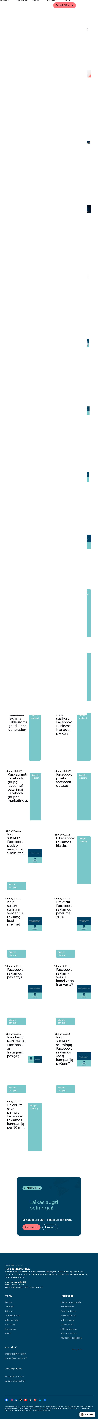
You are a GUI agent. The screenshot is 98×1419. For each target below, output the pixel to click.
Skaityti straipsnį (35, 716)
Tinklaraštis (10, 1324)
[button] (77, 1350)
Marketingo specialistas (71, 1338)
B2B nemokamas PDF (15, 1381)
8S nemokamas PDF (14, 1376)
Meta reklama (67, 1307)
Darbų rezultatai (12, 1316)
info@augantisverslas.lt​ (15, 1354)
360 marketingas (68, 1329)
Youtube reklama (69, 1333)
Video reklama (67, 1320)
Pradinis (8, 1302)
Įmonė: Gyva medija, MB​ (16, 1358)
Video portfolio (11, 1320)
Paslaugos (9, 1307)
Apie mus (9, 1311)
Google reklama (68, 1311)
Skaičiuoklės (10, 1329)
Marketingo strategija (71, 1302)
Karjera (8, 1333)
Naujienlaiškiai (67, 1324)
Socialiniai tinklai (68, 1316)
